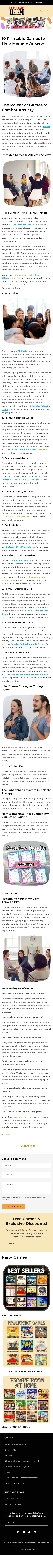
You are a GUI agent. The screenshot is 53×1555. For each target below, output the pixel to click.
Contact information (28, 1550)
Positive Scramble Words (23, 449)
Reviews (9, 1455)
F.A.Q (7, 1472)
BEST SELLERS (10, 1315)
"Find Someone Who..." (22, 224)
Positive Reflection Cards (24, 644)
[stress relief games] (26, 98)
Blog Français (11, 1499)
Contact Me (10, 1450)
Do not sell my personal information (22, 1478)
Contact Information (14, 1483)
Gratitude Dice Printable (18, 547)
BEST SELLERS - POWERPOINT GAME (23, 1371)
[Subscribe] (45, 1244)
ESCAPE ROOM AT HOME (16, 1427)
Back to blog (28, 1145)
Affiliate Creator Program (17, 1466)
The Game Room (16, 1542)
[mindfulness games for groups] (26, 888)
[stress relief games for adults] (26, 208)
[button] (5, 11)
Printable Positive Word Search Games (22, 480)
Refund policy (30, 1542)
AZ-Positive (24, 351)
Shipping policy (29, 1546)
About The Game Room (16, 1444)
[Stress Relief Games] (26, 346)
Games (46, 126)
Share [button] (7, 1135)
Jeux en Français (13, 1504)
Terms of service (14, 1546)
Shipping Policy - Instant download (22, 1461)
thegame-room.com (23, 1117)
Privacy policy (43, 1542)
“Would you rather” (20, 560)
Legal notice (42, 1546)
